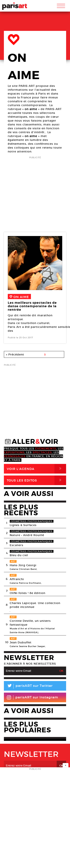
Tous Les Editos (35, 480)
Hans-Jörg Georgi (23, 565)
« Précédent (15, 354)
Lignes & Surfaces (23, 525)
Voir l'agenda (35, 468)
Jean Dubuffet (21, 642)
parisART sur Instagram (36, 697)
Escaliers (16, 545)
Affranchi (17, 579)
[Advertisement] (35, 194)
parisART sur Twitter (30, 686)
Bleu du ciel (19, 555)
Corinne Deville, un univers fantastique (30, 622)
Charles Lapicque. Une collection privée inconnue (35, 605)
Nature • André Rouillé (27, 535)
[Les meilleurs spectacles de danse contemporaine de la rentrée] (35, 263)
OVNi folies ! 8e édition (27, 593)
